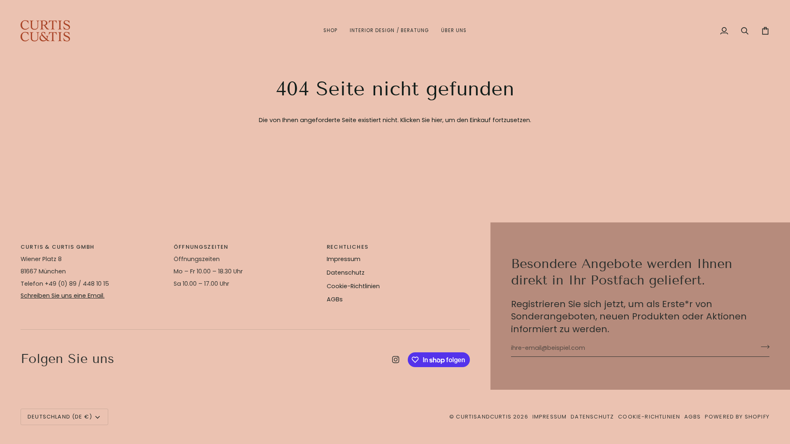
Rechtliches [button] (347, 247)
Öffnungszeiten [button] (201, 247)
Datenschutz (346, 272)
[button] (330, 31)
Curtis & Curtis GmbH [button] (57, 247)
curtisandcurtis (483, 417)
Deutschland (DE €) (60, 417)
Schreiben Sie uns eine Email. (63, 295)
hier (437, 120)
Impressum (343, 259)
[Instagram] (396, 359)
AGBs (335, 299)
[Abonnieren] (762, 347)
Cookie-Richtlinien (353, 286)
